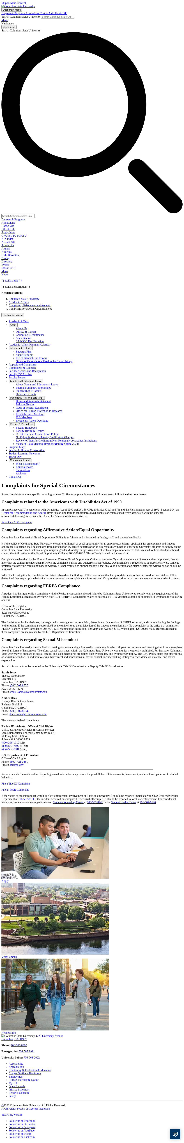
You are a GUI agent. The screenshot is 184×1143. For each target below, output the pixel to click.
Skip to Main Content (13, 2)
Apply (5, 881)
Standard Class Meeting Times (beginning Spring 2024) (47, 443)
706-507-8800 (19, 1045)
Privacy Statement (19, 1089)
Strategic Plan (23, 351)
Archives (21, 473)
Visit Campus (9, 956)
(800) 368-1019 (10, 742)
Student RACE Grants (28, 390)
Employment (16, 1076)
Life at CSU (60, 13)
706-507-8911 (26, 799)
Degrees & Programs (13, 13)
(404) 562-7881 (10, 749)
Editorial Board (24, 466)
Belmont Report (25, 404)
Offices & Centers (26, 331)
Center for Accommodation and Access (24, 512)
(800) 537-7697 (10, 745)
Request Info (8, 1032)
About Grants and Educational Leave (37, 384)
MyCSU (22, 235)
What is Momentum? (28, 463)
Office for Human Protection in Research (39, 410)
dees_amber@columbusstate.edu (28, 714)
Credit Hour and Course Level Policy (37, 434)
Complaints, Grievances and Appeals (29, 305)
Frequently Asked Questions (32, 420)
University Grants (26, 394)
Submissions (23, 470)
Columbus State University (24, 298)
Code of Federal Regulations (32, 407)
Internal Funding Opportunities (33, 387)
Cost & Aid (46, 13)
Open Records (17, 1086)
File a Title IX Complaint (15, 783)
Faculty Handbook (26, 427)
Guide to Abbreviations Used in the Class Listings (44, 361)
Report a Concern (19, 1092)
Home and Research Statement (33, 401)
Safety (12, 1096)
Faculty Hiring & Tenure (30, 430)
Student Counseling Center (68, 802)
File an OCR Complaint (15, 789)
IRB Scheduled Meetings (30, 414)
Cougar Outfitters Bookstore (25, 1073)
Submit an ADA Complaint (16, 522)
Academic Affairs (19, 302)
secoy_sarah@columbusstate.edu (28, 691)
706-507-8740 (95, 802)
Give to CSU (9, 235)
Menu (4, 20)
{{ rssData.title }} (11, 280)
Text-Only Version (11, 1114)
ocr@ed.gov (17, 764)
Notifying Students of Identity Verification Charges (44, 437)
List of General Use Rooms (31, 358)
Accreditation (23, 338)
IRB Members (24, 417)
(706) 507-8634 (19, 710)
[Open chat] (175, 1134)
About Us (21, 328)
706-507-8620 (148, 802)
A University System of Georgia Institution (25, 1108)
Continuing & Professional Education (30, 1070)
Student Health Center (123, 802)
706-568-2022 (32, 1057)
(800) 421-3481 (19, 761)
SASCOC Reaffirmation (30, 341)
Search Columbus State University (20, 16)
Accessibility (16, 1063)
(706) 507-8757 (19, 685)
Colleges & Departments (30, 334)
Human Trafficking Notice (24, 1079)
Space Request (24, 354)
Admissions (33, 13)
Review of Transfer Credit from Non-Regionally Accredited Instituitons (56, 440)
